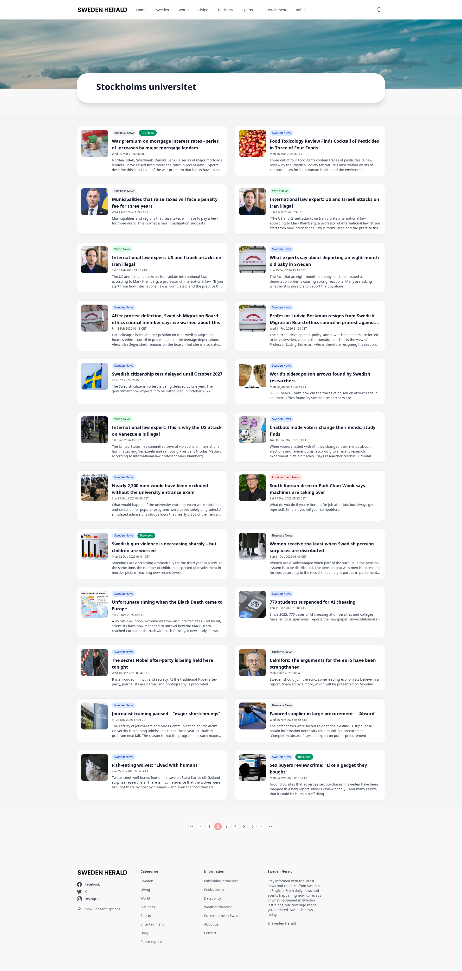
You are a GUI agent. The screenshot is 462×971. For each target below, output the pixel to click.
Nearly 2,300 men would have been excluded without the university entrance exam (160, 489)
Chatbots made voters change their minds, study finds (322, 430)
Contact (210, 933)
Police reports (152, 941)
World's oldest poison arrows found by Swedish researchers (320, 377)
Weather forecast (218, 907)
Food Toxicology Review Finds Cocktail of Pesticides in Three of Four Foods (324, 144)
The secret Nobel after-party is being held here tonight (162, 663)
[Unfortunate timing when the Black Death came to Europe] (94, 604)
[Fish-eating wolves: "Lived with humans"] (94, 767)
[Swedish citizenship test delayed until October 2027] (94, 376)
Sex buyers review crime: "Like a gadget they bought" (318, 768)
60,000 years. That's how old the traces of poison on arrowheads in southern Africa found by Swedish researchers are (324, 395)
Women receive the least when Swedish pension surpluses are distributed (322, 547)
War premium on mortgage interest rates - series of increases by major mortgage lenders (165, 144)
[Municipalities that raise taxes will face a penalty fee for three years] (94, 201)
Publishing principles (221, 881)
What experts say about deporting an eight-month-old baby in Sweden (325, 261)
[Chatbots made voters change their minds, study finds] (252, 429)
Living (203, 9)
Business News (124, 133)
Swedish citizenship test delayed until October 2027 (167, 374)
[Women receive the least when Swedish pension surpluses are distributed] (252, 546)
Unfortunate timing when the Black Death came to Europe (167, 605)
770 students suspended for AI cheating (312, 602)
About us (211, 924)
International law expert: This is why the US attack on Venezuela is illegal (167, 430)
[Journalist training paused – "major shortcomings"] (94, 716)
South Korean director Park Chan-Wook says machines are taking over (317, 489)
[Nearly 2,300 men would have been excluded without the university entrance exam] (94, 487)
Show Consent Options (102, 909)
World (184, 9)
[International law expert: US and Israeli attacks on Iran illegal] (252, 201)
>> (270, 826)
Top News (147, 133)
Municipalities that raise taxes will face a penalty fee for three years (165, 202)
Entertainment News (286, 477)
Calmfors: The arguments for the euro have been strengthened (323, 663)
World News (280, 191)
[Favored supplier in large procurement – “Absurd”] (252, 716)
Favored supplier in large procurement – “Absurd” (323, 713)
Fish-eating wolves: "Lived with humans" (156, 765)
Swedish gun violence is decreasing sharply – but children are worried (164, 547)
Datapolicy (212, 898)
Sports (247, 9)
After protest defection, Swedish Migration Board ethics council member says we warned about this (166, 319)
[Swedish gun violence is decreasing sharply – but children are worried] (94, 546)
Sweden (162, 9)
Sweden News (281, 133)
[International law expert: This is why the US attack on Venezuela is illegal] (94, 429)
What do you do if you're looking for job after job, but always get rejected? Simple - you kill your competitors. (321, 507)
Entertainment (274, 9)
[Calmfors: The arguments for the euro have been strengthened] (252, 662)
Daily (144, 933)
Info (299, 9)
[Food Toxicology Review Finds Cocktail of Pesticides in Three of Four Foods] (252, 143)
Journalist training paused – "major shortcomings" (166, 713)
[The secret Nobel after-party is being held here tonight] (94, 662)
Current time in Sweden (223, 915)
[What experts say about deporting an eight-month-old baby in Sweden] (252, 259)
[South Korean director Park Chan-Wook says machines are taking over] (252, 487)
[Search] (379, 9)
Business (225, 9)
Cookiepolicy (214, 889)
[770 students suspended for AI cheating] (252, 604)
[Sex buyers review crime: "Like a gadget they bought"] (252, 767)
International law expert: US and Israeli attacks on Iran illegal (324, 202)
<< (192, 826)
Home (141, 9)
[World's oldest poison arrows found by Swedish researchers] (252, 376)
